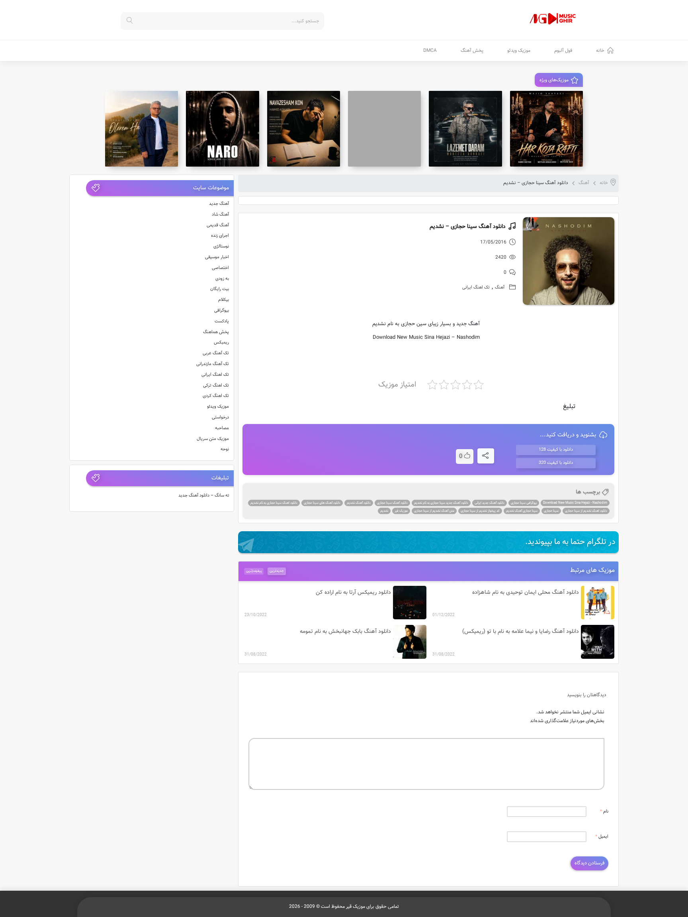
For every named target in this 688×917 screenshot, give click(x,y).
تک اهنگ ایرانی (476, 288)
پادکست (222, 321)
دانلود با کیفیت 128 (556, 449)
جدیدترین (277, 571)
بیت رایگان (219, 289)
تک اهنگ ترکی (216, 385)
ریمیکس (221, 342)
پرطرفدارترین (254, 571)
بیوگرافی (221, 310)
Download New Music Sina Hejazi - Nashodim (575, 503)
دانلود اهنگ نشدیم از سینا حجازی (586, 511)
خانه (600, 50)
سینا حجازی (551, 511)
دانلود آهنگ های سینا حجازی (322, 503)
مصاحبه (222, 428)
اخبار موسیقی (217, 257)
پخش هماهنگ (216, 332)
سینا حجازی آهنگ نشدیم (522, 511)
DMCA (430, 50)
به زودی (222, 278)
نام (604, 811)
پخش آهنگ (472, 50)
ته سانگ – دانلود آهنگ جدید (203, 495)
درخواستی (220, 417)
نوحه (225, 449)
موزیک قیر (401, 511)
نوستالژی (221, 246)
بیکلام (223, 300)
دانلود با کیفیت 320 (556, 462)
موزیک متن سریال (213, 439)
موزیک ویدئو (518, 50)
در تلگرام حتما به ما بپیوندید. (570, 542)
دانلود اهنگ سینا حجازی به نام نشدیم (273, 503)
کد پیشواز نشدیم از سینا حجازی (480, 511)
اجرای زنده (220, 235)
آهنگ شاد (220, 214)
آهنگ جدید (219, 203)
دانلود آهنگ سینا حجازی (392, 503)
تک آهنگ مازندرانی (212, 364)
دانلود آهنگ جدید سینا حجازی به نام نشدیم (441, 503)
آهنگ (584, 183)
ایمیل (601, 836)
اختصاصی (220, 268)
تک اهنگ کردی (216, 396)
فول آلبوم (563, 50)
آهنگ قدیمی (218, 225)
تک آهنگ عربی (216, 353)
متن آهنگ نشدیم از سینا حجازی (434, 511)
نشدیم (384, 511)
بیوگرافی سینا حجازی (524, 503)
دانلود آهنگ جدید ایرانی (489, 503)
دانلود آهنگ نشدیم (359, 503)
